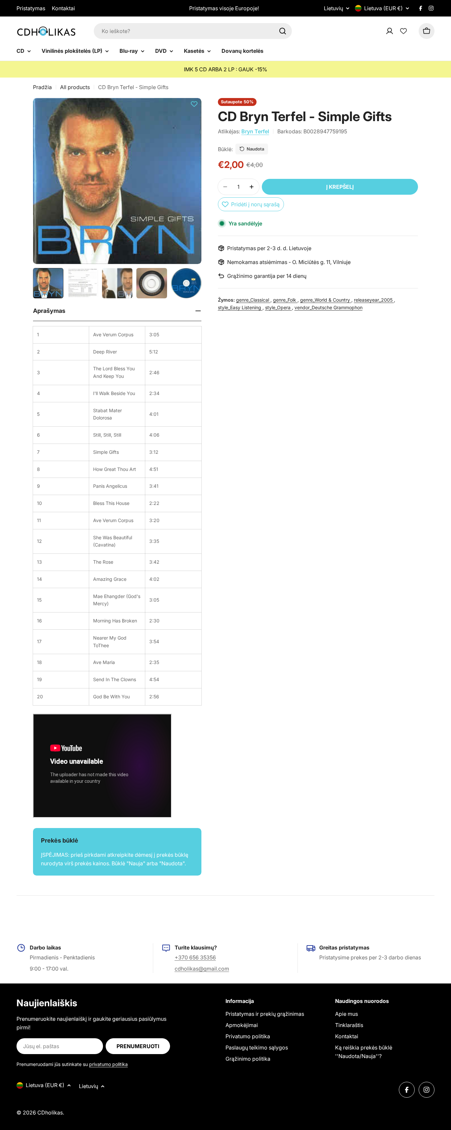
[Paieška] (283, 31)
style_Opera (278, 307)
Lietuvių (333, 8)
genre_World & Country (325, 300)
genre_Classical (253, 300)
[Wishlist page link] (403, 31)
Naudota (255, 148)
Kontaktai (63, 8)
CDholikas (50, 1112)
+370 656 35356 (195, 957)
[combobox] (193, 31)
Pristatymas (31, 8)
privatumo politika (108, 1064)
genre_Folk (285, 300)
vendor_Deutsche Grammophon (329, 307)
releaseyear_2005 (374, 300)
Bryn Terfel (255, 131)
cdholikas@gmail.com (202, 968)
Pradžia (42, 87)
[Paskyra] (398, 31)
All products (75, 87)
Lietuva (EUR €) (383, 8)
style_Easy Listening (240, 307)
